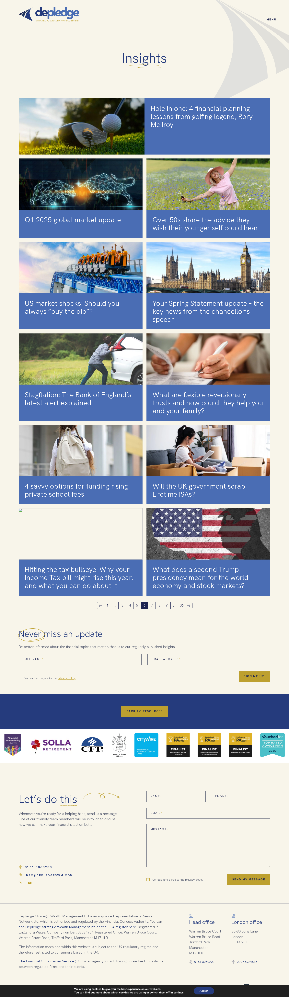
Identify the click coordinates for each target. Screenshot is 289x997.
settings (179, 992)
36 (182, 605)
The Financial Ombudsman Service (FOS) (51, 961)
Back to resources (144, 711)
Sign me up (254, 676)
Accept (204, 991)
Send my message (248, 879)
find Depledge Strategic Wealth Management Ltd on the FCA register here (77, 927)
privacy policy (66, 678)
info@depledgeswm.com (49, 875)
